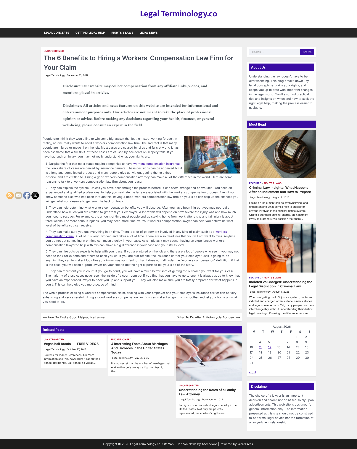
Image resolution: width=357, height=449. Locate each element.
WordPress (245, 444)
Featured (255, 183)
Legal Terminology (55, 75)
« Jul (252, 372)
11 (260, 347)
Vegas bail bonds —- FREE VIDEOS (71, 344)
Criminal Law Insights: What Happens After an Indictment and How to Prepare (280, 190)
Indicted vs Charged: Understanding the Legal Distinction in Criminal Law (280, 284)
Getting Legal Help (90, 32)
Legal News (149, 32)
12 (269, 347)
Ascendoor (209, 444)
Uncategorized (54, 51)
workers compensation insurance (156, 164)
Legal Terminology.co (178, 14)
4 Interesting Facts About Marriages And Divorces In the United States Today (139, 348)
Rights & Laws (122, 32)
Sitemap (168, 444)
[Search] (313, 32)
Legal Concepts (56, 32)
